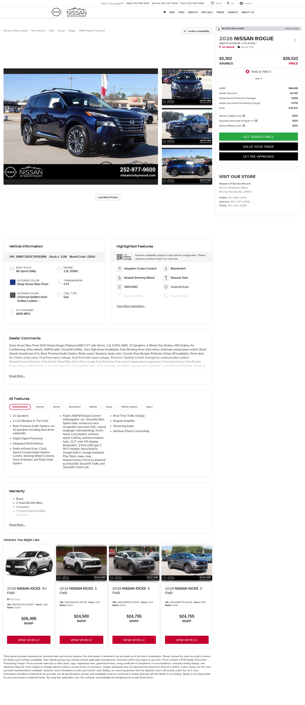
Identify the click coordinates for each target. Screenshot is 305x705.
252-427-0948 (240, 201)
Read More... (17, 376)
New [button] (172, 12)
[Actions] (295, 40)
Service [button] (193, 12)
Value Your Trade (258, 146)
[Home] (165, 12)
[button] (81, 126)
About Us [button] (248, 12)
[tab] (20, 407)
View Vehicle (29, 640)
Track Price (261, 71)
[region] (258, 107)
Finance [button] (233, 12)
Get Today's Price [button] (258, 136)
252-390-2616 (237, 197)
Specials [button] (207, 12)
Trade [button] (220, 12)
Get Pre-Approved (258, 156)
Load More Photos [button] (108, 197)
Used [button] (181, 12)
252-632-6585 (237, 205)
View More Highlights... (131, 306)
